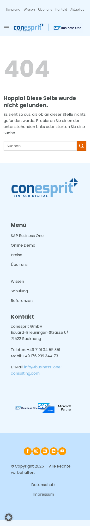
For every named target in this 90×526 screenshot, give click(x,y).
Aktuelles (77, 9)
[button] (6, 27)
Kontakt (61, 9)
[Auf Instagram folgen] (36, 451)
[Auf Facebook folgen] (28, 451)
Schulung (13, 9)
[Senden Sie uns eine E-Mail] (45, 451)
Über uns (45, 9)
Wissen (29, 9)
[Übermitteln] (81, 146)
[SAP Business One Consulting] (48, 28)
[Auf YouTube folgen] (62, 451)
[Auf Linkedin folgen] (54, 451)
